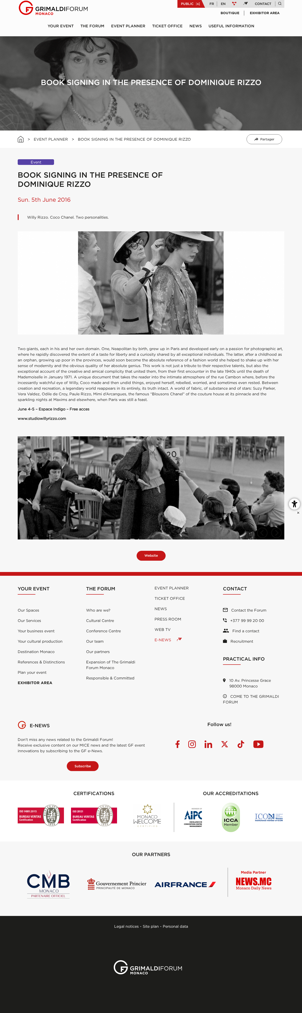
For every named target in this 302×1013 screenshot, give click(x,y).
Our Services (29, 620)
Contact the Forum (248, 610)
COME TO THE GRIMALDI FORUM (251, 699)
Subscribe (83, 766)
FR (212, 4)
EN (223, 4)
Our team (95, 641)
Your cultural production (40, 641)
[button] (262, 532)
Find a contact (245, 631)
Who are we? (98, 610)
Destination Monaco (36, 651)
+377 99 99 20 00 (246, 620)
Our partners (98, 651)
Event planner (128, 26)
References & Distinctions (41, 662)
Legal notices (126, 926)
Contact (263, 4)
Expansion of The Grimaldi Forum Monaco (110, 665)
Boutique (230, 13)
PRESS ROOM (168, 619)
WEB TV (163, 629)
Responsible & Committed (110, 678)
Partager (267, 139)
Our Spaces (28, 610)
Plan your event (32, 672)
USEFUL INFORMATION (231, 26)
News (195, 26)
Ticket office (167, 26)
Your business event (36, 631)
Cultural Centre (100, 620)
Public (187, 4)
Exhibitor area (265, 13)
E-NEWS (163, 639)
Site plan (151, 926)
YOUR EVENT (61, 26)
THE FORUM (92, 26)
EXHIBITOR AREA (35, 682)
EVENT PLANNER (51, 139)
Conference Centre (103, 631)
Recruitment (241, 641)
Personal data (175, 926)
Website (151, 555)
